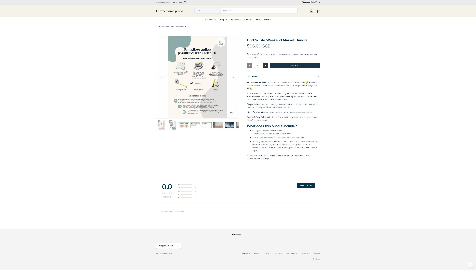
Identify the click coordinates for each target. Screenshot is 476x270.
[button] (318, 11)
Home (158, 26)
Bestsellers (236, 19)
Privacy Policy (277, 254)
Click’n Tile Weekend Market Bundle (174, 26)
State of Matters (167, 254)
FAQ (258, 19)
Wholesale (257, 254)
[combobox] (245, 11)
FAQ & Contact (245, 254)
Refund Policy (305, 254)
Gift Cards (316, 259)
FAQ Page (265, 158)
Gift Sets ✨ (210, 19)
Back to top (236, 234)
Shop (222, 19)
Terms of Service (291, 254)
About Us (248, 19)
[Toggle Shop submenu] (226, 19)
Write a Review (306, 186)
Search (267, 254)
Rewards (267, 19)
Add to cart (294, 65)
